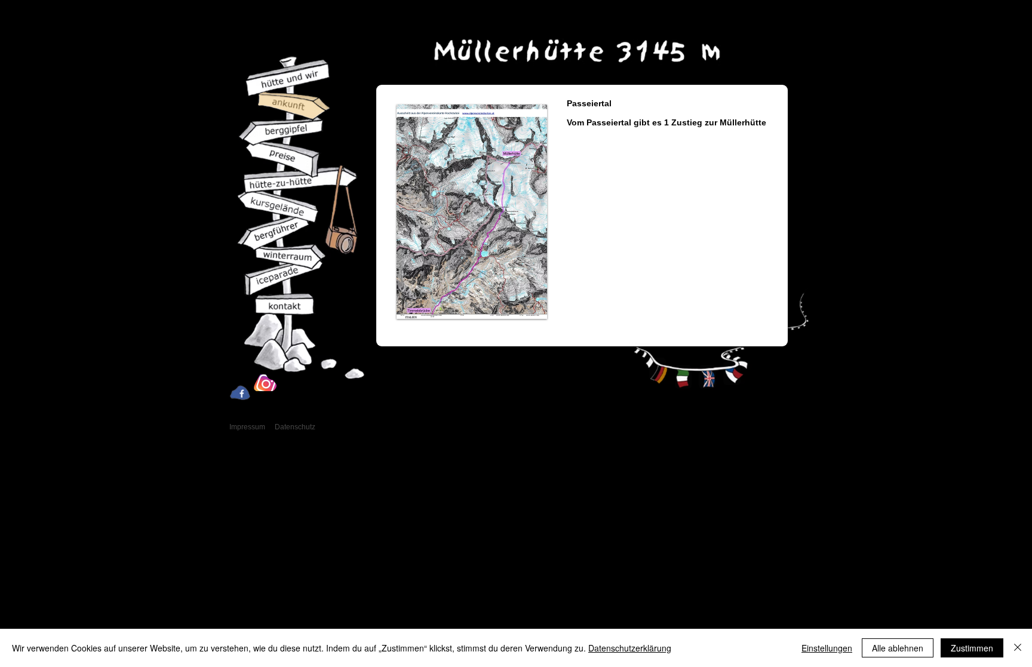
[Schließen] (1017, 647)
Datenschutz (295, 427)
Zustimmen (972, 648)
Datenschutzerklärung (629, 648)
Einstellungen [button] (826, 648)
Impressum (247, 427)
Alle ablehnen (897, 648)
